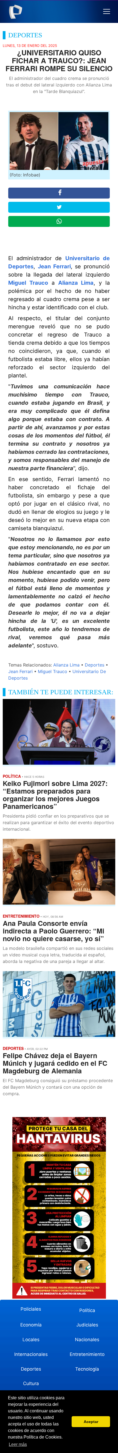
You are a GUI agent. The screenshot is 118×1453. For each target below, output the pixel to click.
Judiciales (87, 1325)
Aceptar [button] (91, 1421)
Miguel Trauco (28, 283)
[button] (106, 11)
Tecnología (87, 1369)
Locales (31, 1339)
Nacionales (87, 1339)
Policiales (31, 1309)
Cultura (31, 1383)
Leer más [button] (18, 1444)
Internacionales (31, 1354)
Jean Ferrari (54, 266)
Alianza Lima (76, 283)
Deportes (94, 665)
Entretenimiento (87, 1354)
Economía (31, 1325)
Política (87, 1310)
